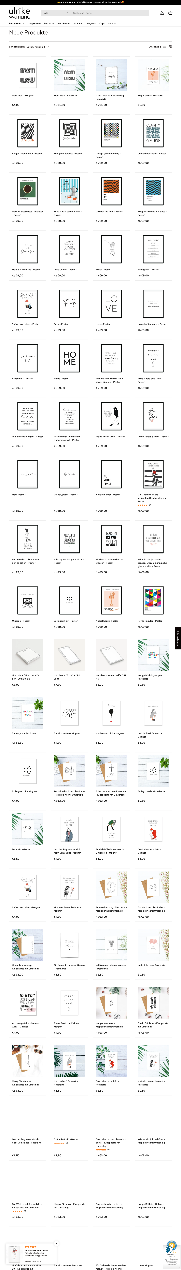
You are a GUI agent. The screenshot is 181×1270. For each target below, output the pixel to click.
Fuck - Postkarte (21, 849)
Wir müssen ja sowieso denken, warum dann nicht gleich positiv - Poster (152, 563)
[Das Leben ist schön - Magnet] (153, 829)
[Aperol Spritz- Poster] (111, 600)
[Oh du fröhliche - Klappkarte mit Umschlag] (153, 1003)
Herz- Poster (18, 494)
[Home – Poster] (69, 358)
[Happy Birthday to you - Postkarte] (153, 655)
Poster (47, 23)
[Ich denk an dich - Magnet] (111, 713)
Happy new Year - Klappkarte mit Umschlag (109, 1025)
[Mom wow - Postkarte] (69, 75)
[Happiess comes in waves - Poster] (153, 191)
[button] (170, 13)
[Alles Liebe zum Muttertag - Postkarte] (111, 75)
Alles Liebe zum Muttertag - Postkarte (110, 97)
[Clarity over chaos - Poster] (153, 133)
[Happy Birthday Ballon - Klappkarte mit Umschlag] (153, 1184)
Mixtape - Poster (21, 620)
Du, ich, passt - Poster (65, 494)
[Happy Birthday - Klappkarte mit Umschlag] (69, 1184)
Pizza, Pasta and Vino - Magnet (66, 1025)
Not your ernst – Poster (108, 494)
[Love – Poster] (111, 304)
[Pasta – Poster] (111, 249)
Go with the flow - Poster (109, 211)
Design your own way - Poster (108, 155)
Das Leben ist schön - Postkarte (107, 1083)
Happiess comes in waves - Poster (152, 213)
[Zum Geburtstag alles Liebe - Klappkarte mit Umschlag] (111, 887)
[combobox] (95, 13)
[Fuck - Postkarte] (27, 829)
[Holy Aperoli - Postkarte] (153, 75)
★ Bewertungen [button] (178, 638)
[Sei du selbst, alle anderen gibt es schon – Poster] (27, 539)
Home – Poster (61, 378)
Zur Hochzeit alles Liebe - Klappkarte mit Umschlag (151, 909)
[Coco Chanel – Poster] (69, 249)
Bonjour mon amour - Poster (27, 153)
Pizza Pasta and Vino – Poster (150, 380)
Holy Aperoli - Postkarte (150, 95)
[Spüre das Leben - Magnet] (27, 887)
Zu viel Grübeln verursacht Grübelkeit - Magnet (110, 851)
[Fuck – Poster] (69, 304)
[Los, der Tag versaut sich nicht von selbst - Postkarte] (27, 1119)
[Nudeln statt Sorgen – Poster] (27, 416)
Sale (110, 23)
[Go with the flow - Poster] (111, 191)
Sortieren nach (17, 46)
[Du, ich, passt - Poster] (69, 474)
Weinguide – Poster (148, 269)
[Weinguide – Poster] (153, 249)
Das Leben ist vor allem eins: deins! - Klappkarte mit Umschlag (111, 1142)
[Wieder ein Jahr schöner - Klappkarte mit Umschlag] (153, 1119)
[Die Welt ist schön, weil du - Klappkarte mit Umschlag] (27, 1184)
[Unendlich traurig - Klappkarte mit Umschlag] (27, 945)
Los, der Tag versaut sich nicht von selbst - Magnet (67, 851)
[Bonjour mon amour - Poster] (27, 133)
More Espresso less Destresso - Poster (27, 213)
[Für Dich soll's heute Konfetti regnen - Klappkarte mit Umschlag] (111, 1245)
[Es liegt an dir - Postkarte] (153, 771)
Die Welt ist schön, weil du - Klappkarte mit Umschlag (27, 1206)
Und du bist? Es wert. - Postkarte (66, 1083)
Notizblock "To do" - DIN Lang (67, 677)
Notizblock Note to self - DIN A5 (111, 677)
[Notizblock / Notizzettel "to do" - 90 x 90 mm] (27, 655)
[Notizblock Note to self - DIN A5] (111, 655)
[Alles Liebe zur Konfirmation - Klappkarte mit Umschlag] (111, 771)
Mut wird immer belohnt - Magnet (67, 909)
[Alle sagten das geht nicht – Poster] (69, 539)
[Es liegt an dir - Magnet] (27, 771)
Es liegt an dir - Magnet (24, 791)
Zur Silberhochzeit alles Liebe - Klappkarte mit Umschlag (69, 793)
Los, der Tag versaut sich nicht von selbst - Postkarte (26, 1141)
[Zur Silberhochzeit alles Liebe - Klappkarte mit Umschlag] (69, 771)
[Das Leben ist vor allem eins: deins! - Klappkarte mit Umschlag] (111, 1119)
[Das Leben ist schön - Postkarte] (111, 1061)
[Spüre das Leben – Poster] (27, 304)
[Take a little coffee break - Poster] (69, 191)
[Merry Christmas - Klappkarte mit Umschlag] (27, 1061)
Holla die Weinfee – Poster (26, 269)
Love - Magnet (145, 1265)
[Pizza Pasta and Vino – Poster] (153, 358)
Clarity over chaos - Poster (152, 153)
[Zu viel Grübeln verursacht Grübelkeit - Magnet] (111, 829)
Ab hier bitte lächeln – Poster (153, 436)
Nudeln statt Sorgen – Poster (27, 436)
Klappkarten (34, 23)
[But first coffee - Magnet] (69, 713)
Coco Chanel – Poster (65, 269)
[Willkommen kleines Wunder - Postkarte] (111, 945)
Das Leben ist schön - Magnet (149, 851)
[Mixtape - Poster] (27, 600)
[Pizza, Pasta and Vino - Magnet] (69, 1003)
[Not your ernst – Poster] (111, 474)
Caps (102, 23)
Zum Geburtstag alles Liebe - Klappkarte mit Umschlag (111, 909)
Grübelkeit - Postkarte (66, 1139)
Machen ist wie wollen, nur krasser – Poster (110, 561)
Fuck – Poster (61, 324)
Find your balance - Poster (68, 153)
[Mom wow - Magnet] (27, 75)
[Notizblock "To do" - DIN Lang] (69, 655)
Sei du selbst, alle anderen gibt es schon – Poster (26, 561)
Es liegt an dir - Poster (65, 620)
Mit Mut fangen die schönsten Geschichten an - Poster (152, 498)
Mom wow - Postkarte (65, 95)
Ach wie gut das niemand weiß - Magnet (25, 1025)
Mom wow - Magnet (23, 95)
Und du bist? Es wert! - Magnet (150, 735)
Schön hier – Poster (22, 378)
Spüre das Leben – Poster (25, 324)
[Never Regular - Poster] (153, 600)
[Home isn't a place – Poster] (153, 304)
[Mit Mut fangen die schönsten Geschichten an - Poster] (153, 474)
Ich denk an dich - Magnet (110, 733)
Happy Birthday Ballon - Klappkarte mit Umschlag (151, 1206)
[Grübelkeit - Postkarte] (69, 1119)
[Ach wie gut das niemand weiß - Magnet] (27, 1003)
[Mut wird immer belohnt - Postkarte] (153, 1061)
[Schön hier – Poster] (27, 358)
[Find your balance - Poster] (69, 133)
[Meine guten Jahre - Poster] (111, 416)
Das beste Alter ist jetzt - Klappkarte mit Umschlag (109, 1206)
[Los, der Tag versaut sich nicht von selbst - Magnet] (69, 829)
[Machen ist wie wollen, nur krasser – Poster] (111, 539)
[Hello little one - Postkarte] (153, 945)
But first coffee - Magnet (67, 733)
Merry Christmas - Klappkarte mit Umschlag (25, 1083)
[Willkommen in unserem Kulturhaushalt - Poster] (69, 416)
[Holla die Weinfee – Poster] (27, 249)
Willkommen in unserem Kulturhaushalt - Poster (67, 438)
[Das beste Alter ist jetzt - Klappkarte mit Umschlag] (111, 1184)
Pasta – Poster (103, 269)
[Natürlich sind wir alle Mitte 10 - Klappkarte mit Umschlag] (27, 1245)
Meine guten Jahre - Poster (110, 436)
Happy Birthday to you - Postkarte (150, 677)
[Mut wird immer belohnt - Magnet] (69, 887)
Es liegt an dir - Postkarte (151, 791)
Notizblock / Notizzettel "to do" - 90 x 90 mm (26, 677)
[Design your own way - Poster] (111, 133)
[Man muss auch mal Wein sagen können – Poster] (111, 358)
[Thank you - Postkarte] (27, 713)
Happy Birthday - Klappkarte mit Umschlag (69, 1206)
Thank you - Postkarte (24, 733)
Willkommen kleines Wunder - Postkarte (111, 967)
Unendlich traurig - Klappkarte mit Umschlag (25, 967)
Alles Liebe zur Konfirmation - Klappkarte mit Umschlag (111, 793)
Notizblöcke (64, 23)
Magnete (91, 23)
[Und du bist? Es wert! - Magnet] (153, 713)
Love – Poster (103, 324)
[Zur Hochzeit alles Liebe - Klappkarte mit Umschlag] (153, 887)
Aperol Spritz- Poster (107, 620)
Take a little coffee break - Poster (68, 213)
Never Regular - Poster (150, 620)
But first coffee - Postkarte (68, 1265)
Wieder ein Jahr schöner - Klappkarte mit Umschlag (151, 1141)
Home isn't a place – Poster (152, 324)
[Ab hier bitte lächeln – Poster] (153, 416)
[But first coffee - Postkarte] (69, 1245)
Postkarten (15, 23)
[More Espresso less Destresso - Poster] (27, 191)
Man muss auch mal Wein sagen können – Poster (109, 380)
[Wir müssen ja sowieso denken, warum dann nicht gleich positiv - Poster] (153, 539)
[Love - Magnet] (153, 1245)
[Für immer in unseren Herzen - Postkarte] (69, 945)
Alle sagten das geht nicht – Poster (69, 561)
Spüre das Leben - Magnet (26, 907)
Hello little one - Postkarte (151, 965)
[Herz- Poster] (27, 474)
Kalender (78, 23)
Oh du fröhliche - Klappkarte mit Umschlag (153, 1025)
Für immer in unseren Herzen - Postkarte (69, 967)
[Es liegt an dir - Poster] (69, 600)
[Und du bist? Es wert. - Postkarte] (69, 1061)
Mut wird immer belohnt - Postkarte (151, 1083)
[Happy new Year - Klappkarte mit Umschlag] (111, 1003)
